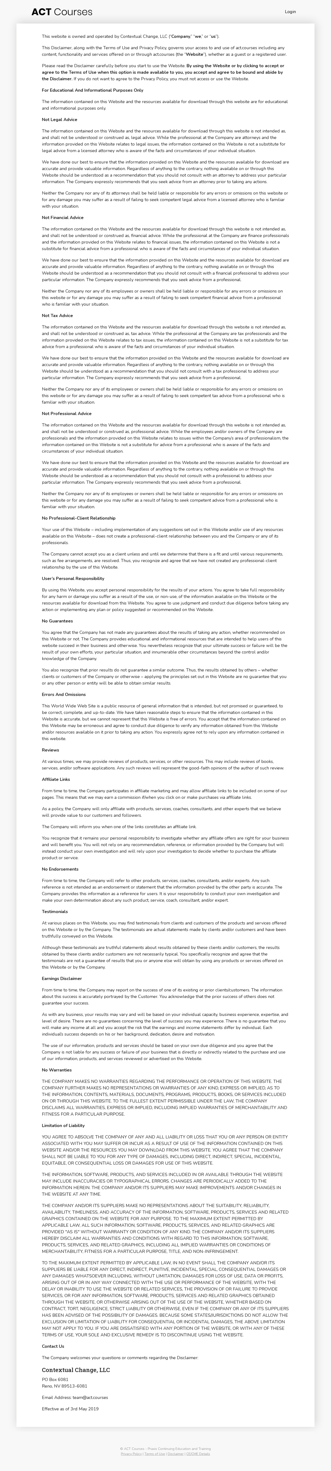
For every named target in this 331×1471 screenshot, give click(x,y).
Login (290, 12)
